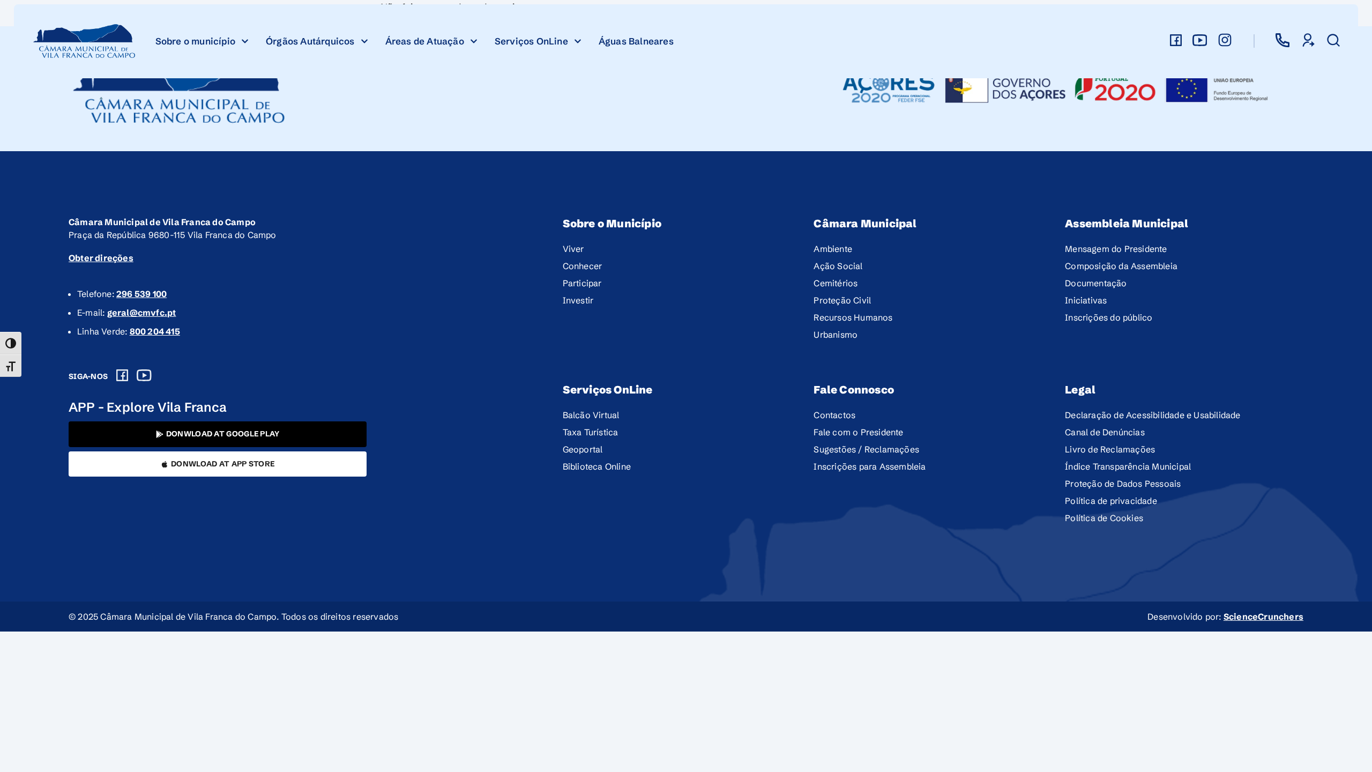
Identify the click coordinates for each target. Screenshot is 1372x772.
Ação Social (838, 266)
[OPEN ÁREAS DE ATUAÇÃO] (474, 41)
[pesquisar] (1333, 40)
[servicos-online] (1307, 40)
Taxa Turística (590, 432)
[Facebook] (122, 375)
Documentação (1096, 283)
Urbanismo (835, 334)
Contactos (834, 415)
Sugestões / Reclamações (866, 449)
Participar (582, 283)
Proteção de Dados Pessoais (1123, 483)
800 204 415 (155, 331)
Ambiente (833, 248)
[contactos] (1282, 40)
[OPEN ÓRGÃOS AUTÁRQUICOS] (364, 41)
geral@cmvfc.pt (141, 312)
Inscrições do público (1108, 317)
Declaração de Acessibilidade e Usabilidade (1152, 415)
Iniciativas (1086, 300)
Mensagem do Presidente (1116, 248)
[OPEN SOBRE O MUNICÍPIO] (245, 41)
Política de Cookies (1104, 518)
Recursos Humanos (853, 317)
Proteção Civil (842, 300)
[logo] (84, 41)
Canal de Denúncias (1105, 432)
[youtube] (1199, 40)
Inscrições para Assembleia (870, 466)
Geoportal (583, 449)
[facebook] (1176, 40)
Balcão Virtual (591, 415)
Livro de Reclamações (1110, 449)
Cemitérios (835, 283)
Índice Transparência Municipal (1128, 466)
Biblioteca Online (597, 466)
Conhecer (582, 266)
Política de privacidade (1111, 500)
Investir (578, 300)
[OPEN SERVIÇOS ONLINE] (577, 41)
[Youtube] (144, 375)
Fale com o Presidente (858, 432)
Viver (573, 248)
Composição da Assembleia (1121, 266)
